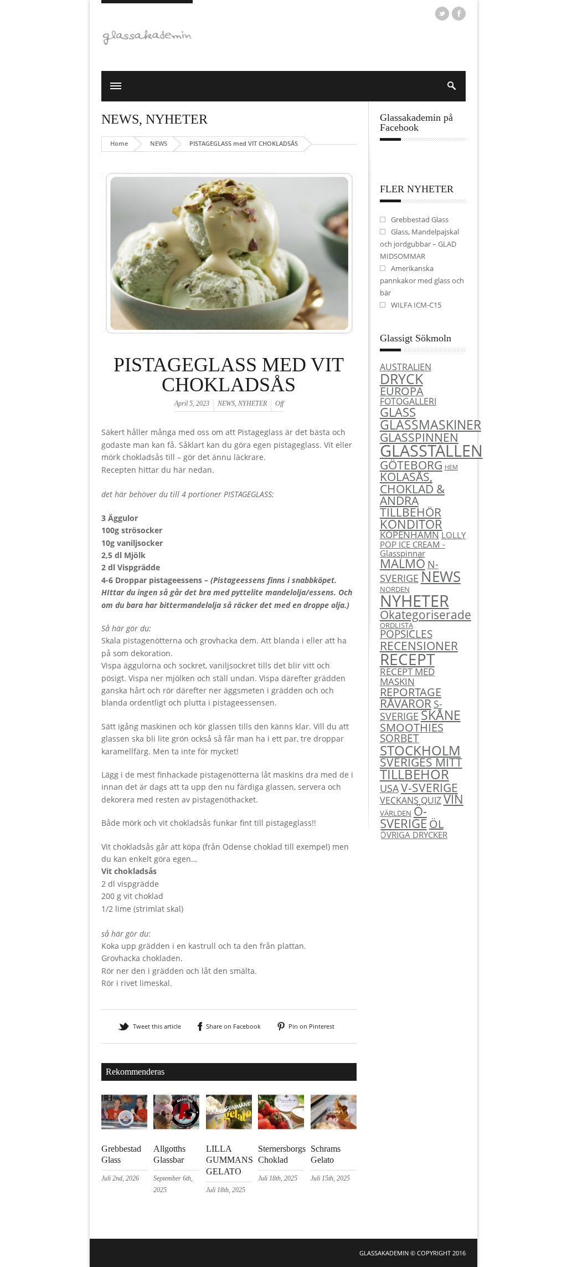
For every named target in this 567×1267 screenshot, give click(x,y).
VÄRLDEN (395, 813)
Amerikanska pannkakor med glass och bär (422, 280)
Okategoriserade (425, 614)
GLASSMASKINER (430, 424)
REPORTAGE (410, 691)
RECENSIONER (419, 645)
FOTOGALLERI (408, 401)
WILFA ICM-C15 (416, 305)
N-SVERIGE (409, 571)
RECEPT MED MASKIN (407, 676)
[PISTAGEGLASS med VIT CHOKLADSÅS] (229, 350)
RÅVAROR (405, 703)
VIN (453, 799)
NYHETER (177, 119)
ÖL (436, 823)
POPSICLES (406, 634)
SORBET (399, 737)
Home (119, 143)
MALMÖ (402, 563)
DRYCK (401, 378)
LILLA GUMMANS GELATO (229, 1160)
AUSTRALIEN (405, 367)
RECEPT (407, 659)
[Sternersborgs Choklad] (281, 1127)
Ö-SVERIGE (403, 817)
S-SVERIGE (411, 710)
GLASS (398, 412)
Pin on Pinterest (311, 1026)
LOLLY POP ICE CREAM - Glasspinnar (423, 544)
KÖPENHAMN (409, 534)
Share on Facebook (233, 1026)
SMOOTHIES (412, 727)
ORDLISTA (396, 625)
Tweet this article (157, 1026)
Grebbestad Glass (420, 219)
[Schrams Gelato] (334, 1127)
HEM (451, 467)
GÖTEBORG (411, 465)
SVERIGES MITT (421, 762)
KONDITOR (411, 524)
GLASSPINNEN (419, 437)
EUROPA (402, 391)
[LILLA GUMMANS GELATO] (229, 1127)
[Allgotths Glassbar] (176, 1127)
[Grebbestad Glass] (124, 1127)
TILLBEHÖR (414, 774)
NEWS (120, 119)
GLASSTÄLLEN (431, 451)
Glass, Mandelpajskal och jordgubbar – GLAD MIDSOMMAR (419, 244)
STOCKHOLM (420, 750)
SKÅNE (441, 715)
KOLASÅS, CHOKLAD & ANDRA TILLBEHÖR (412, 494)
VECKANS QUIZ (410, 800)
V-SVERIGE (429, 787)
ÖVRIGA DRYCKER (413, 834)
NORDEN (395, 589)
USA (389, 788)
